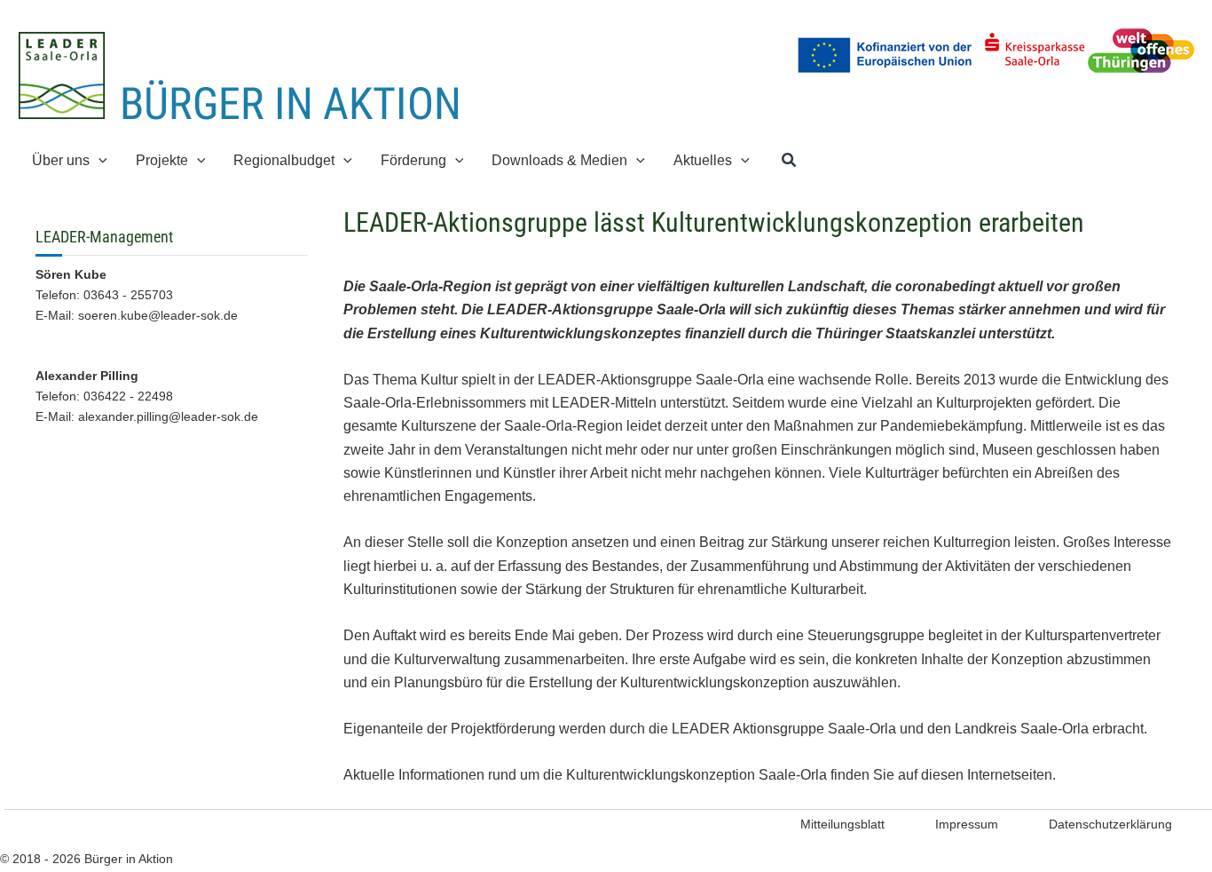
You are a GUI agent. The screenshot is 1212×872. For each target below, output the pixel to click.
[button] (98, 160)
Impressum (966, 824)
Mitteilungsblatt (842, 824)
